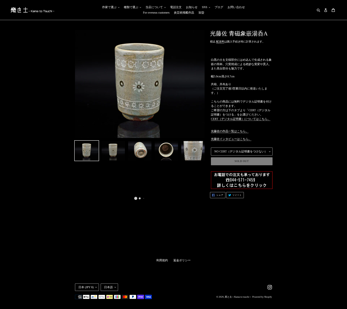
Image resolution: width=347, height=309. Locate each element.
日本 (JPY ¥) (86, 287)
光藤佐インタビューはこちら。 (231, 138)
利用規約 (162, 260)
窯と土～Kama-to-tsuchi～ (238, 296)
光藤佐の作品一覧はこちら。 (230, 131)
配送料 (220, 41)
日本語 (108, 287)
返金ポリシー (182, 260)
